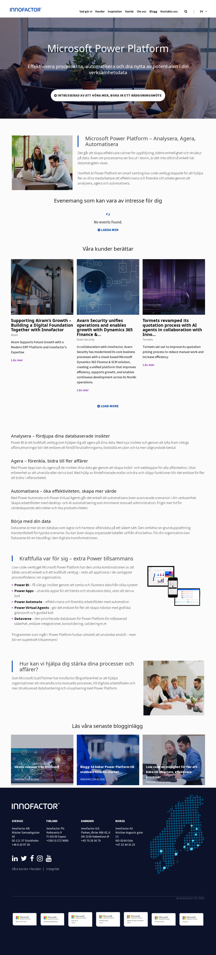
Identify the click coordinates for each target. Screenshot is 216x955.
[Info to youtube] (48, 858)
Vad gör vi (85, 11)
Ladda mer (109, 230)
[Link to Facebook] (32, 858)
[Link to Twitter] (24, 858)
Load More (110, 406)
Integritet (52, 869)
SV (201, 11)
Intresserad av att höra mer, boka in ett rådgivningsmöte (110, 95)
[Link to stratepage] (15, 858)
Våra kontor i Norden (26, 869)
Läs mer (17, 360)
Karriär (129, 11)
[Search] (186, 12)
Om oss (141, 11)
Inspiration (115, 11)
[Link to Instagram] (40, 858)
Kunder (100, 11)
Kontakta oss (169, 11)
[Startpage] (27, 9)
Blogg (153, 11)
